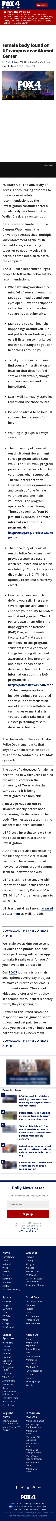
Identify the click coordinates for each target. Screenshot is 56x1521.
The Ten (6, 1346)
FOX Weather (32, 1275)
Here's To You (9, 1401)
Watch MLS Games (31, 1470)
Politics (5, 1275)
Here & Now (8, 1405)
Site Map (30, 1385)
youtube (33, 1487)
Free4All (6, 1353)
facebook (16, 1487)
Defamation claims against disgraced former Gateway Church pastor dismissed (34, 1116)
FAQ (28, 1352)
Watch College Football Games (33, 1426)
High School (8, 1327)
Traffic (29, 1312)
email (39, 1487)
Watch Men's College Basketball (34, 1451)
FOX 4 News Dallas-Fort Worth (32, 62)
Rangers (6, 1305)
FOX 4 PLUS (31, 1374)
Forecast (30, 1256)
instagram (28, 1487)
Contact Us (31, 1339)
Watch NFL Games (35, 1420)
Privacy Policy (31, 1228)
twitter (22, 1487)
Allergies (30, 1264)
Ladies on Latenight (7, 1362)
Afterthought (8, 1380)
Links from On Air (34, 1301)
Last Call (6, 1357)
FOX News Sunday (11, 1289)
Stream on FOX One (33, 1414)
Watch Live (42, 5)
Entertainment (32, 1316)
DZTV (5, 1388)
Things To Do (32, 1319)
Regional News (8, 1414)
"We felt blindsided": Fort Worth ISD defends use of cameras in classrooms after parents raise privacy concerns (35, 1132)
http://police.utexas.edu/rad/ (30, 685)
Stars (4, 1312)
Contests (30, 1378)
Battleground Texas (8, 1368)
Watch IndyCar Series (33, 1445)
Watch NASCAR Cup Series (33, 1438)
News (49, 62)
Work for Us (31, 1359)
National (6, 1264)
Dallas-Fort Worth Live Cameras (34, 1280)
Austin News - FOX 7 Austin (11, 1428)
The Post (6, 1349)
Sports (6, 1297)
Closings (30, 1260)
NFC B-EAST (8, 1384)
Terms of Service (30, 1231)
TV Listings (31, 1363)
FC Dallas (6, 1316)
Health (5, 1285)
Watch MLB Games (31, 1432)
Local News (8, 1256)
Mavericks (7, 1308)
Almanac (30, 1267)
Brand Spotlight (33, 1381)
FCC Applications (34, 1370)
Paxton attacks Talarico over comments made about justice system (35, 1165)
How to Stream (33, 1356)
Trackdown (7, 1373)
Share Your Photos (35, 1285)
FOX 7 (13, 972)
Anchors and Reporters (32, 1344)
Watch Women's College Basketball (34, 1457)
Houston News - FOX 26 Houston (10, 1422)
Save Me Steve (33, 1323)
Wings (5, 1319)
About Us (32, 1335)
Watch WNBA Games (32, 1464)
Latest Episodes (8, 1336)
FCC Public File (33, 1367)
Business (6, 1282)
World (5, 1267)
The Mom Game (10, 1397)
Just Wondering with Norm (9, 1393)
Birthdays (30, 1305)
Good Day (32, 1297)
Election (6, 1271)
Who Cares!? (8, 1377)
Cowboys (6, 1301)
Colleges (6, 1323)
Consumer (7, 1278)
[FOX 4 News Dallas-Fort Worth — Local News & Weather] (11, 4)
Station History (33, 1349)
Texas (5, 1260)
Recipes (29, 1308)
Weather (31, 1252)
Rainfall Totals (32, 1271)
